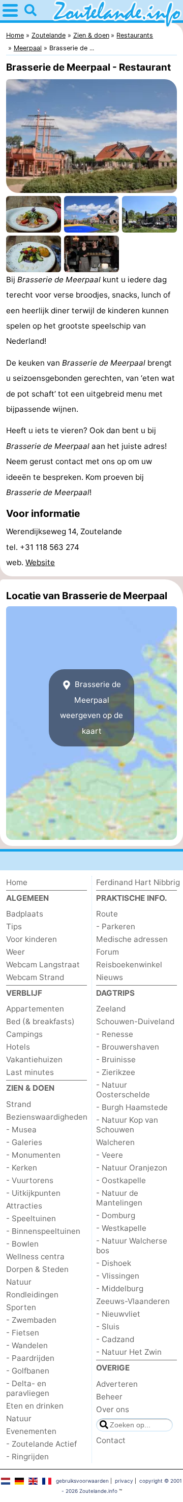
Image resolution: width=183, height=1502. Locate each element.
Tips (14, 926)
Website (40, 562)
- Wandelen (27, 1345)
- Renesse (114, 1034)
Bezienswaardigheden (46, 1117)
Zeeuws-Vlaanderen (133, 1301)
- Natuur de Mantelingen (119, 1197)
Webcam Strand (35, 977)
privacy (124, 1481)
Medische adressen (132, 939)
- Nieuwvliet (118, 1314)
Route (107, 914)
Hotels (18, 1047)
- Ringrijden (27, 1456)
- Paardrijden (30, 1358)
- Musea (21, 1129)
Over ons (112, 1409)
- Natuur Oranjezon (131, 1167)
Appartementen (35, 1009)
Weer (15, 952)
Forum (107, 952)
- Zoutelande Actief (41, 1444)
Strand (18, 1104)
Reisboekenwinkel (129, 964)
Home (16, 882)
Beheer (109, 1396)
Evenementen (31, 1431)
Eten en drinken (35, 1406)
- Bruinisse (116, 1059)
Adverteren (117, 1384)
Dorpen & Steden (37, 1269)
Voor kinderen (31, 939)
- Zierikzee (115, 1072)
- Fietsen (22, 1332)
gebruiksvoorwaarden (82, 1481)
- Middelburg (119, 1288)
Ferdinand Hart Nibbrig (138, 882)
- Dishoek (113, 1263)
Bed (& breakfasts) (40, 1021)
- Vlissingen (117, 1276)
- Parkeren (115, 926)
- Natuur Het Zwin (129, 1352)
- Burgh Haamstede (132, 1107)
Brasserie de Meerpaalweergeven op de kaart (91, 707)
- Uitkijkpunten (33, 1193)
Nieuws (109, 977)
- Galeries (24, 1142)
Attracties (24, 1206)
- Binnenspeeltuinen (43, 1231)
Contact (111, 1440)
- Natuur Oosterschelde (123, 1089)
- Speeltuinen (31, 1218)
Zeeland (111, 1009)
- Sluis (107, 1326)
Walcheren (115, 1142)
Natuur (19, 1282)
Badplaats (24, 914)
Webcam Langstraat (43, 964)
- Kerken (21, 1167)
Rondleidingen (32, 1294)
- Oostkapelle (121, 1180)
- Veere (109, 1155)
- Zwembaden (31, 1320)
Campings (24, 1034)
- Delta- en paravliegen (27, 1388)
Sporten (21, 1307)
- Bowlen (22, 1244)
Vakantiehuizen (34, 1059)
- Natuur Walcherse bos (131, 1245)
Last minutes (30, 1072)
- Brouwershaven (127, 1047)
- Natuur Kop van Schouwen (127, 1124)
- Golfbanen (27, 1371)
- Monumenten (33, 1155)
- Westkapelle (121, 1228)
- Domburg (115, 1215)
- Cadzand (115, 1339)
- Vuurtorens (29, 1180)
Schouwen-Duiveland (135, 1021)
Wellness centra (35, 1256)
